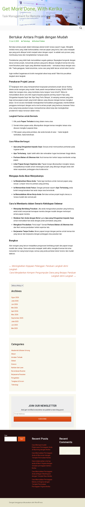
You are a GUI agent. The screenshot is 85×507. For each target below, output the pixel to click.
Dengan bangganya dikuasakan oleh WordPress (26, 502)
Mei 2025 (14, 328)
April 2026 (14, 311)
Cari (5, 435)
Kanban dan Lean (17, 367)
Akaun (13, 354)
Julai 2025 (14, 321)
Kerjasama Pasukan (18, 374)
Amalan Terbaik (16, 357)
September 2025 (17, 318)
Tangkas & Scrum (17, 381)
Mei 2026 (14, 308)
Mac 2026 (14, 314)
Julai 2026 (14, 301)
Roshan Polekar (39, 41)
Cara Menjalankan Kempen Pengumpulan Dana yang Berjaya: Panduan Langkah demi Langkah (43, 274)
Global (13, 361)
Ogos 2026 (15, 297)
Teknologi (26, 41)
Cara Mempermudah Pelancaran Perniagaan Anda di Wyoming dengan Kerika (42, 447)
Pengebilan (15, 378)
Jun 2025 (14, 325)
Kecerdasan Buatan (18, 371)
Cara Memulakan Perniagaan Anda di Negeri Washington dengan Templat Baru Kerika (42, 474)
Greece (13, 364)
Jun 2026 (14, 304)
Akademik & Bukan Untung (20, 350)
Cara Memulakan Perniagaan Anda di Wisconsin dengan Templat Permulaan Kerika (42, 455)
